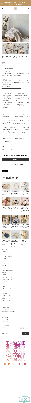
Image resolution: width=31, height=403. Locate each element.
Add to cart (15, 159)
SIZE (4, 284)
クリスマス (6, 281)
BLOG (4, 303)
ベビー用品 (6, 268)
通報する (11, 171)
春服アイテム (6, 286)
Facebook (5, 319)
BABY (4, 258)
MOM (4, 291)
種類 (3, 146)
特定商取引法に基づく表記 (9, 311)
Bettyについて (6, 300)
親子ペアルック (7, 288)
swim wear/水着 (7, 279)
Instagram (5, 317)
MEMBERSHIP (6, 305)
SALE (4, 265)
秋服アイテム (6, 251)
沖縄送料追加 (6, 295)
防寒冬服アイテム (7, 277)
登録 (25, 333)
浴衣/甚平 (5, 293)
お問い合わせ (6, 307)
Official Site (6, 321)
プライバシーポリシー (8, 309)
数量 (3, 149)
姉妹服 (4, 272)
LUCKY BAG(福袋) (8, 270)
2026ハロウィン (7, 254)
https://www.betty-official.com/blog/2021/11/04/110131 (11, 87)
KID (4, 261)
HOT (4, 263)
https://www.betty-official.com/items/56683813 (14, 132)
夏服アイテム (6, 274)
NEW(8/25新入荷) (7, 256)
